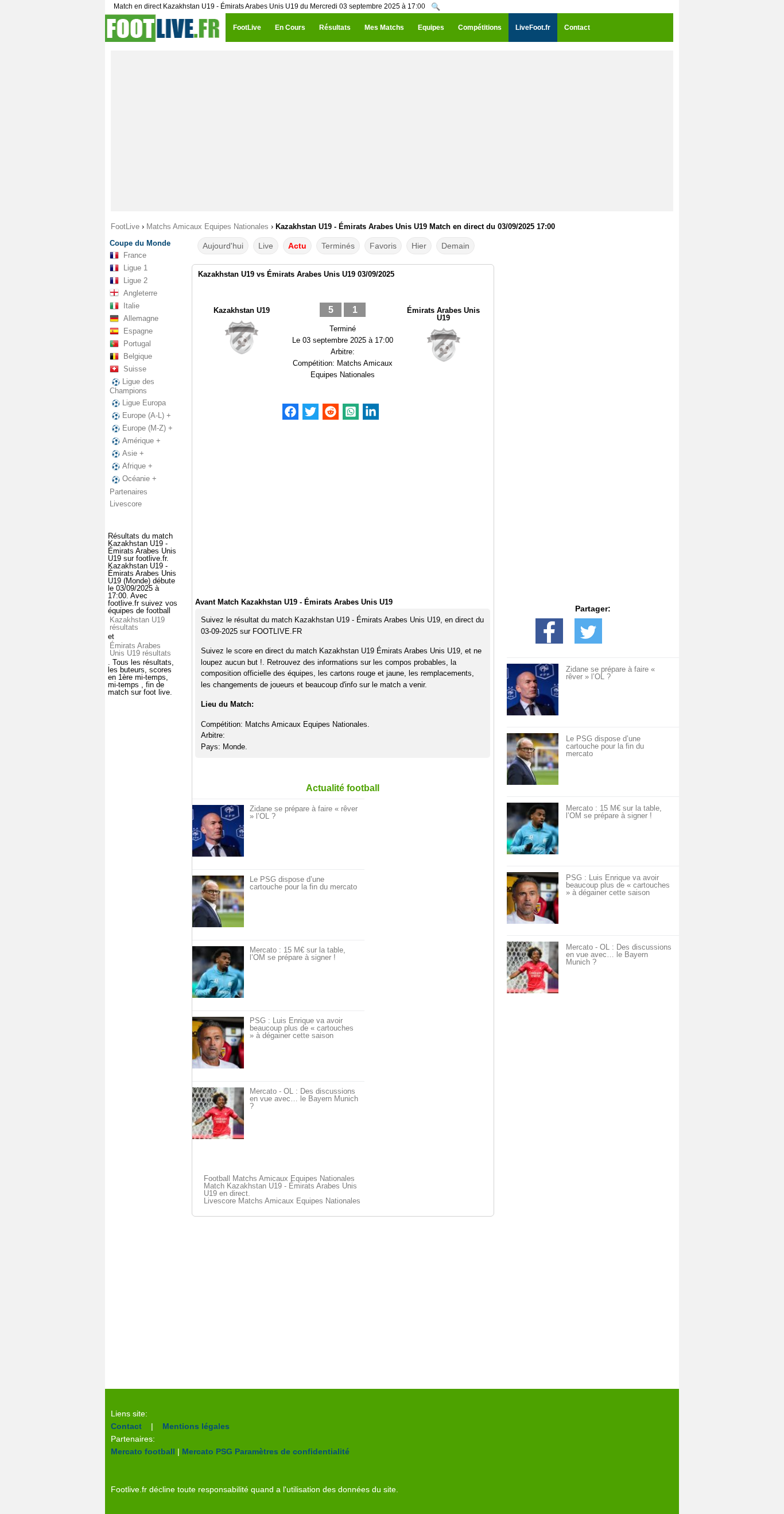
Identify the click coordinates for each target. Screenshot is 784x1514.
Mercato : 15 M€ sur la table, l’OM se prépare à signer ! (298, 954)
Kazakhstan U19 (242, 310)
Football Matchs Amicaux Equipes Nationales (279, 1178)
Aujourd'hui (223, 245)
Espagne (138, 331)
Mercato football (143, 1451)
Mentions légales (196, 1426)
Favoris (383, 245)
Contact (126, 1426)
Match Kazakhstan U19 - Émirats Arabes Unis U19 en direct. (280, 1190)
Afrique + (137, 466)
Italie (131, 305)
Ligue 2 (135, 280)
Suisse (134, 369)
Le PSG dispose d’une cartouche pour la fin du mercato (303, 883)
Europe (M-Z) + (147, 428)
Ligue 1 (135, 268)
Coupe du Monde (140, 243)
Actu (297, 245)
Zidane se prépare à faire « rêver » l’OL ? (304, 812)
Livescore (126, 503)
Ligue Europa (144, 402)
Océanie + (139, 478)
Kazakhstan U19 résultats (137, 623)
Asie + (133, 453)
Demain (455, 245)
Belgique (137, 356)
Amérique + (141, 440)
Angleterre (140, 293)
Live (265, 245)
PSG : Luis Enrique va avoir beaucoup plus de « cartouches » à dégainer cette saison (302, 1028)
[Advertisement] (392, 131)
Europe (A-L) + (146, 415)
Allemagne (140, 318)
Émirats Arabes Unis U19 (443, 314)
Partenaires (129, 491)
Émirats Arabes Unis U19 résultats (140, 649)
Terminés (338, 245)
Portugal (137, 343)
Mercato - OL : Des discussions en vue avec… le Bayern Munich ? (304, 1098)
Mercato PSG (207, 1451)
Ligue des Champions (132, 386)
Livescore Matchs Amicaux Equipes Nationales (282, 1201)
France (134, 255)
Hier (419, 245)
